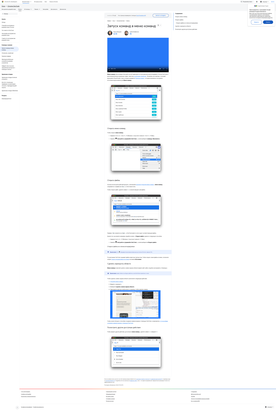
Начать (268, 22)
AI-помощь (27, 9)
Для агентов (63, 9)
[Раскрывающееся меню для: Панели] (40, 9)
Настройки (45, 9)
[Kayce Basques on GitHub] (116, 34)
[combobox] (247, 1)
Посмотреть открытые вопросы (28, 396)
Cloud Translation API (141, 15)
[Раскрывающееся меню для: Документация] (31, 2)
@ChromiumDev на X (196, 394)
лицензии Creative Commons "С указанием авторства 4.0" (149, 379)
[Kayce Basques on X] (114, 34)
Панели (36, 9)
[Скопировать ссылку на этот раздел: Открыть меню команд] (126, 128)
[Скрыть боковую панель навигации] (17, 407)
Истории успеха (38, 1)
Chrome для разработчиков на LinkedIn (200, 398)
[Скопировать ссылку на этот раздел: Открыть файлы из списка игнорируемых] (136, 247)
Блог (46, 1)
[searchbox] (10, 14)
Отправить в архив (110, 398)
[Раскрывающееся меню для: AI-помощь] (31, 9)
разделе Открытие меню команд (145, 184)
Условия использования (26, 407)
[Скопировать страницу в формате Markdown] (158, 25)
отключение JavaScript (140, 76)
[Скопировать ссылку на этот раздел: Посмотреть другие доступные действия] (141, 328)
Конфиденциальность (38, 407)
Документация (25, 1)
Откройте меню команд (116, 281)
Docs (3, 6)
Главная (109, 20)
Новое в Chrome (54, 1)
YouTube (193, 396)
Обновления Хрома (110, 394)
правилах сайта (133, 380)
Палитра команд (139, 78)
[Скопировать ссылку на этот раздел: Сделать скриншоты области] (132, 264)
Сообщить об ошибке (26, 394)
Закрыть (256, 22)
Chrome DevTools (13, 6)
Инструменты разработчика (9, 9)
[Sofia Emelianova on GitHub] (130, 34)
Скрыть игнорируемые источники (120, 259)
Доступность (54, 9)
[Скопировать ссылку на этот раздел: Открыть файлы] (121, 180)
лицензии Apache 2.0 (110, 380)
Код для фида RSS (195, 401)
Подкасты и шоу (110, 401)
